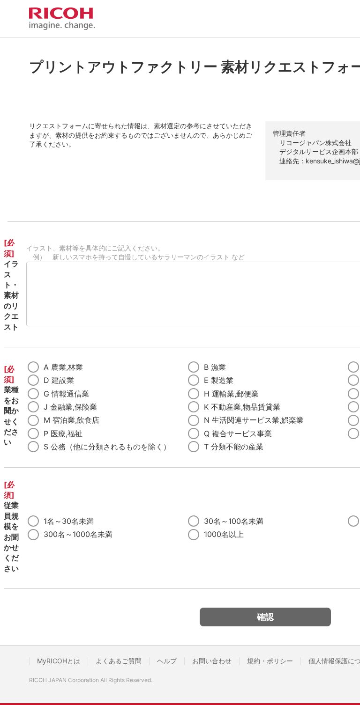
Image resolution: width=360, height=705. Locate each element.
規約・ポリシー (270, 661)
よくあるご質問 (119, 661)
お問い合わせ (212, 661)
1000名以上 (224, 534)
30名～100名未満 (233, 521)
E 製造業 (218, 380)
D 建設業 (59, 380)
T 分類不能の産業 (233, 446)
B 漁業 (215, 367)
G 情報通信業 (66, 393)
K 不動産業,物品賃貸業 (242, 406)
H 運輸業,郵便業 (231, 393)
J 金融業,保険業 (70, 406)
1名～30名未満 (69, 521)
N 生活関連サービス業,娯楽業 (254, 420)
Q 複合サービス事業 (238, 433)
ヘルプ (167, 661)
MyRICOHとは (58, 661)
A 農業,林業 (63, 367)
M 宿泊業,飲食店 (71, 420)
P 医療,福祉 (63, 433)
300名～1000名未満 (78, 534)
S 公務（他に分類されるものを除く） (107, 446)
